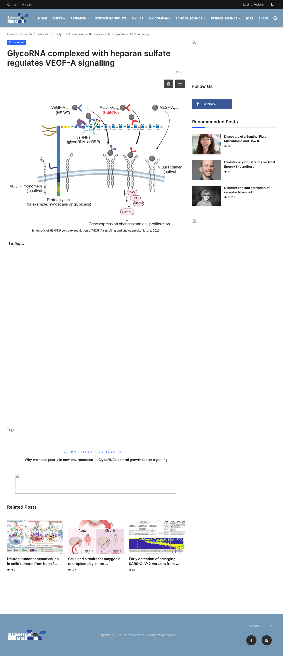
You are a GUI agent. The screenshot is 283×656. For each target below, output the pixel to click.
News (57, 18)
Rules (268, 626)
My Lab (27, 4)
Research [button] (78, 18)
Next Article (107, 452)
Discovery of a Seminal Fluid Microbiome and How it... (245, 139)
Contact (12, 4)
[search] (275, 18)
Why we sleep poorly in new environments (59, 460)
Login (246, 4)
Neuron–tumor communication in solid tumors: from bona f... (33, 561)
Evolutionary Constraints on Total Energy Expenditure (249, 164)
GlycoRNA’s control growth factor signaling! (134, 460)
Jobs (249, 18)
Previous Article (81, 452)
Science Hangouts (110, 18)
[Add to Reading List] (180, 84)
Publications (44, 34)
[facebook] (251, 640)
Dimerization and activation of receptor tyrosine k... (247, 190)
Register (258, 4)
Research (26, 34)
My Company (159, 18)
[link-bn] (95, 484)
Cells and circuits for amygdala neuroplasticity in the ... (94, 561)
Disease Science (224, 18)
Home (43, 18)
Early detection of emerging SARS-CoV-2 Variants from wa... (156, 561)
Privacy (254, 626)
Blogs (263, 18)
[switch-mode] (272, 4)
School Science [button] (189, 18)
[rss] (267, 640)
